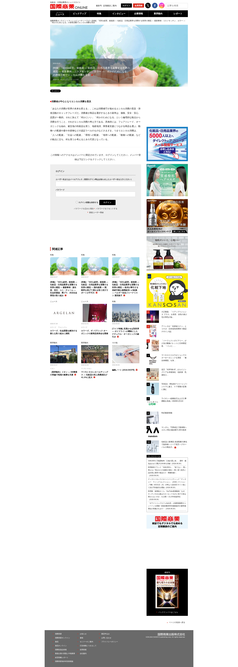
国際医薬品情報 (61, 649)
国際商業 (58, 634)
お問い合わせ (106, 638)
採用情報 (83, 649)
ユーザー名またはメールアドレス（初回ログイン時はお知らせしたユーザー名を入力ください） (94, 179)
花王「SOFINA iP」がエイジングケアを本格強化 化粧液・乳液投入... (173, 372)
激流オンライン (61, 646)
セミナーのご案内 (86, 642)
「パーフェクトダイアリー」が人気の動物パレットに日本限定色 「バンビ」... (173, 343)
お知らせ (83, 634)
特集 (99, 13)
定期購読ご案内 (110, 6)
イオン (52, 368)
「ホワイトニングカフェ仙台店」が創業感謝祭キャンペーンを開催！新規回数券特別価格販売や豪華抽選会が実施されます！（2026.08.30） (167, 506)
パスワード (60, 190)
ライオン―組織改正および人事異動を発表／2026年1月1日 (173, 399)
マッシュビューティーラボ (79, 21)
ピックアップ (79, 13)
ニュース (60, 14)
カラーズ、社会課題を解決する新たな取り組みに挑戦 (63, 332)
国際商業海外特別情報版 (64, 661)
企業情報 (138, 13)
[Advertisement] (95, 235)
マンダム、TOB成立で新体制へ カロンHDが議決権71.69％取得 (174, 428)
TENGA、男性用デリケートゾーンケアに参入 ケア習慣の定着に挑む (174, 386)
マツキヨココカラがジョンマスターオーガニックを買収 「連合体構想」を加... (173, 357)
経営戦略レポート (61, 657)
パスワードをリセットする (106, 209)
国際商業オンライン (58, 21)
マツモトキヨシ (86, 368)
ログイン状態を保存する (88, 202)
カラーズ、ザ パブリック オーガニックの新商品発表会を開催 (94, 332)
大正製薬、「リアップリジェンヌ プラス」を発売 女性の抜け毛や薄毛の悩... (174, 314)
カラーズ (56, 79)
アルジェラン (62, 327)
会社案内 (83, 653)
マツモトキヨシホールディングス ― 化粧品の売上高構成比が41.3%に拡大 (94, 374)
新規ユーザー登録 (96, 212)
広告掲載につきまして (88, 646)
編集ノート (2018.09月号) (123, 370)
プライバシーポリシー (109, 642)
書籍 (81, 638)
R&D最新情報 (166, 413)
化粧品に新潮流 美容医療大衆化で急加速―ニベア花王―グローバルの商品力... (174, 444)
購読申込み (105, 634)
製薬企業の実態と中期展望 (65, 653)
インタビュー (118, 13)
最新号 (99, 6)
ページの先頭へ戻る (177, 622)
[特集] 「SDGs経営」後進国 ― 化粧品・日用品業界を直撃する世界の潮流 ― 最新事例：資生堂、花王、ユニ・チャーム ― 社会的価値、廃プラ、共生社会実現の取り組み (63, 289)
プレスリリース (154, 456)
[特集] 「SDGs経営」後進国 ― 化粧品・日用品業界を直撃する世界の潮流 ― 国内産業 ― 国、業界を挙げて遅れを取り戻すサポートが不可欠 (94, 287)
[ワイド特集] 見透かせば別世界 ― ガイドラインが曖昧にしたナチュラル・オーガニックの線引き (125, 333)
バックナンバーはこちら (168, 612)
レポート (178, 13)
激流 (56, 642)
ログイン (126, 5)
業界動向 (158, 13)
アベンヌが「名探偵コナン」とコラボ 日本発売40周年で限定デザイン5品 (174, 329)
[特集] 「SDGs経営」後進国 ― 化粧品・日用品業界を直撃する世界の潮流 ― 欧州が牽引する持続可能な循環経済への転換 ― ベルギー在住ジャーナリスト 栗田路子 (125, 289)
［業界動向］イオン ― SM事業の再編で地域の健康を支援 (63, 373)
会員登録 (138, 5)
